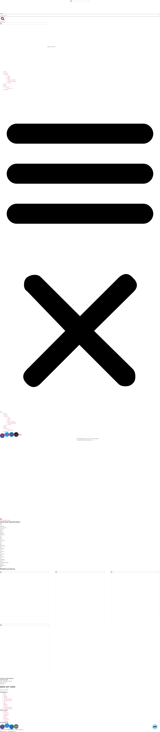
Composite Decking (11, 81)
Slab (8, 78)
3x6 (1, 527)
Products (6, 74)
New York (4, 527)
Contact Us (6, 86)
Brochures (6, 89)
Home (5, 71)
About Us (6, 72)
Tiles (8, 75)
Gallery (5, 84)
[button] (80, 251)
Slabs (5, 694)
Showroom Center (51, 46)
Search (1, 13)
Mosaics (9, 77)
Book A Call (9, 88)
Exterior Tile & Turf (11, 79)
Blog (5, 85)
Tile (0, 558)
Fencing (9, 82)
